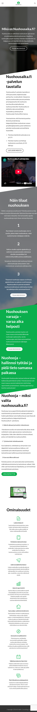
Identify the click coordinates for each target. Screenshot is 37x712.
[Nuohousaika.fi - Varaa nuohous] (18, 3)
